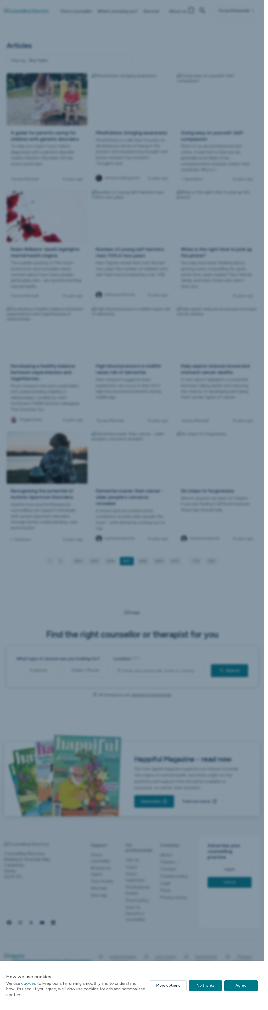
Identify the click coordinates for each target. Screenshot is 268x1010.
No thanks (205, 985)
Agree (241, 985)
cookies (28, 983)
